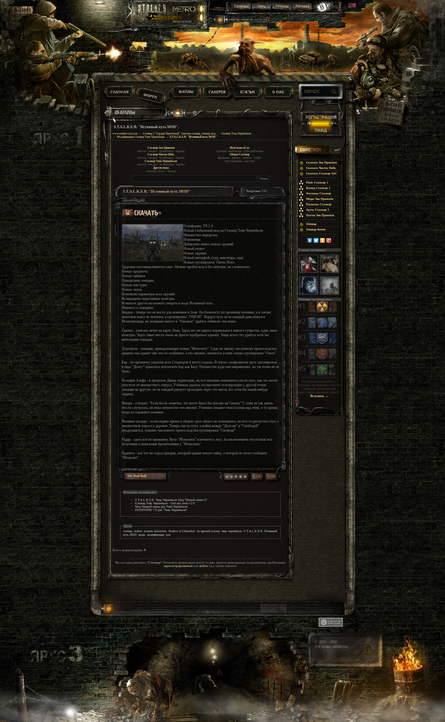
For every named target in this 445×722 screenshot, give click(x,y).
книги (247, 157)
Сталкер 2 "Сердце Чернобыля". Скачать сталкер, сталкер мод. (179, 133)
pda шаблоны (253, 151)
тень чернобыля (232, 531)
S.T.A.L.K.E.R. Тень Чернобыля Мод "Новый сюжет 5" (171, 500)
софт (257, 157)
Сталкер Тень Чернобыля (236, 133)
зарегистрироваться (178, 566)
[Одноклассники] (322, 240)
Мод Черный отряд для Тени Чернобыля (161, 506)
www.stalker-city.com (125, 133)
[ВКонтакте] (310, 240)
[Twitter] (316, 240)
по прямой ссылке (208, 531)
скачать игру (155, 171)
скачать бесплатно (155, 531)
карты (180, 151)
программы (233, 161)
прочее (249, 161)
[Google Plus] (329, 240)
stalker (138, 531)
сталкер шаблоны (228, 151)
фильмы (223, 157)
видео (236, 157)
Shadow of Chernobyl (181, 531)
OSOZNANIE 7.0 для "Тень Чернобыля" (161, 510)
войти (203, 566)
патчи (141, 151)
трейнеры (166, 151)
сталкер (127, 531)
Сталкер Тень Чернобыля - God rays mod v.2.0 (165, 503)
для (168, 534)
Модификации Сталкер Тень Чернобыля (140, 136)
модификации (155, 534)
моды (153, 151)
